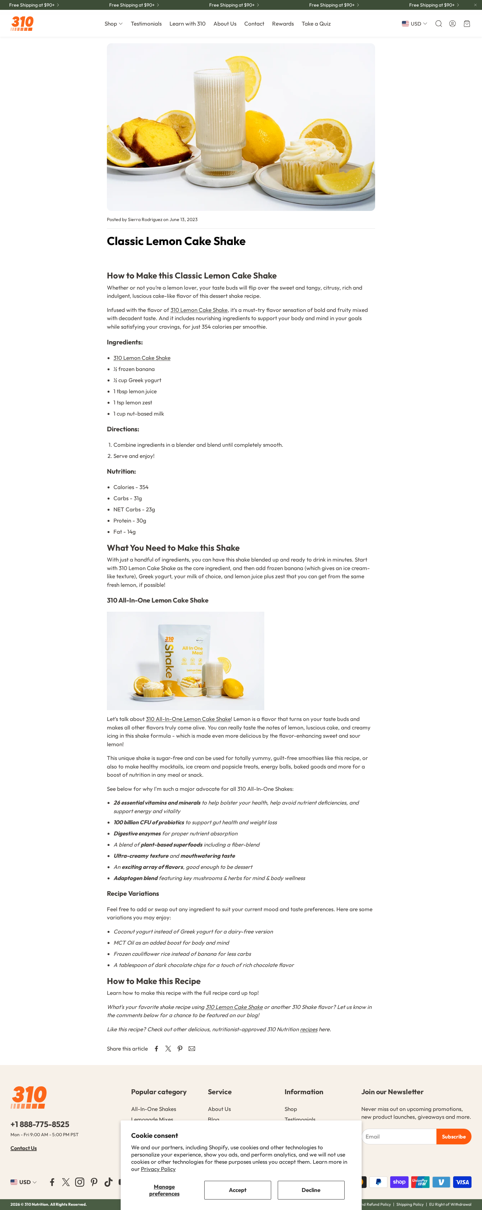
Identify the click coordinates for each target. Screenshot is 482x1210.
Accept (238, 1189)
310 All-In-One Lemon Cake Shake (188, 718)
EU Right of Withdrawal (450, 1204)
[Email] (192, 1048)
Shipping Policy (410, 1204)
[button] (438, 23)
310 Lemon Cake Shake (199, 309)
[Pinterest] (94, 1182)
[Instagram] (79, 1182)
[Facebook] (52, 1182)
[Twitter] (66, 1182)
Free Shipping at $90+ (32, 5)
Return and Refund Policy (369, 1204)
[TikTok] (108, 1182)
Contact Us (23, 1148)
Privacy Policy (158, 1168)
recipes (308, 1029)
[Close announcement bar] (475, 5)
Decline (311, 1189)
